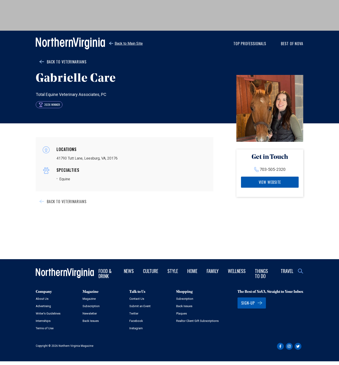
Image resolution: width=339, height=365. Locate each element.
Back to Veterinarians (66, 62)
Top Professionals (249, 43)
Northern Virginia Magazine (70, 43)
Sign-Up (248, 303)
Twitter (133, 313)
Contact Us (136, 298)
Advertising (43, 306)
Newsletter (90, 313)
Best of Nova (292, 43)
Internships (43, 321)
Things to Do (261, 273)
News (129, 270)
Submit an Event (140, 306)
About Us (42, 298)
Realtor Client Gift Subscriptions (197, 321)
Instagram (136, 328)
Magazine (89, 298)
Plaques (181, 313)
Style (172, 270)
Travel (287, 270)
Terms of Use (45, 328)
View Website (270, 182)
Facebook (136, 321)
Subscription (91, 306)
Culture (150, 270)
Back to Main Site (129, 43)
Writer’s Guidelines (48, 313)
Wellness (237, 270)
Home (192, 270)
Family (213, 270)
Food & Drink (105, 273)
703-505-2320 (272, 169)
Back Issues (91, 321)
